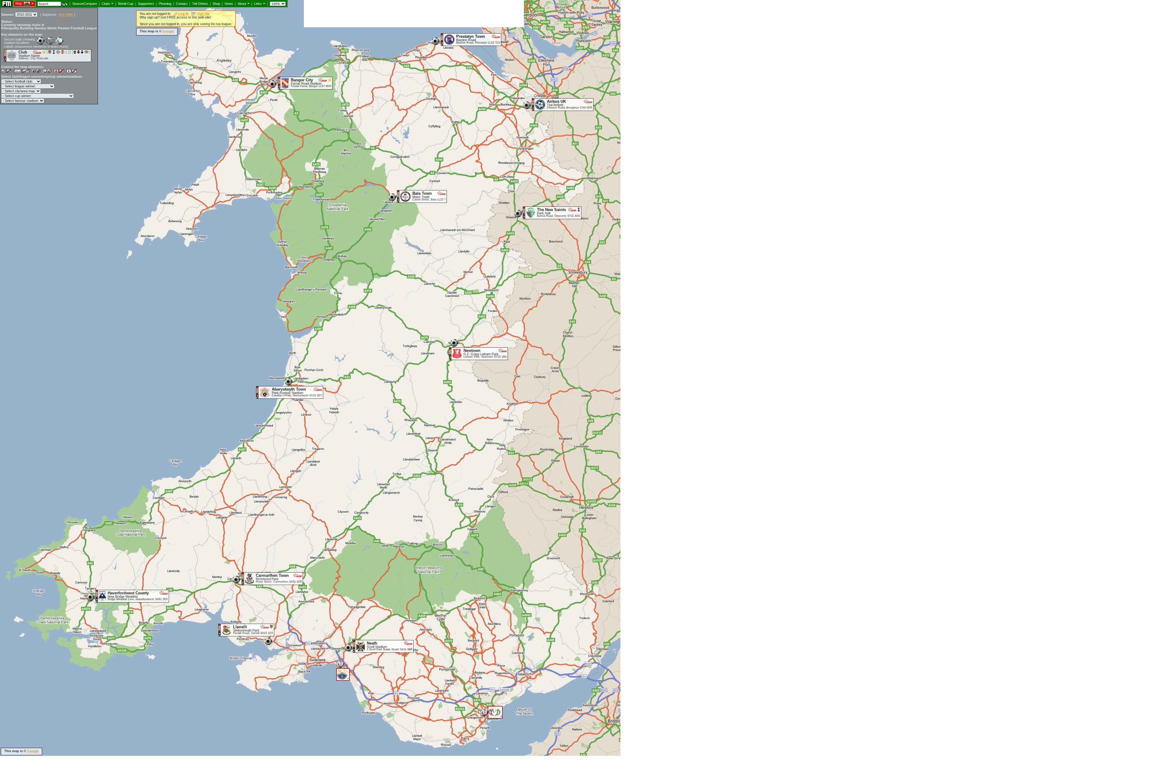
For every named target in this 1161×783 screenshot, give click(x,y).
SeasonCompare (84, 3)
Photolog (165, 3)
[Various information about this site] (247, 3)
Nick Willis (65, 14)
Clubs (106, 3)
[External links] (263, 3)
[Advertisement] (414, 13)
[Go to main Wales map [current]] (23, 3)
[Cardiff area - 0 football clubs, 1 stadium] (484, 714)
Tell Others (200, 3)
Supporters (146, 3)
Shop (216, 3)
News (229, 3)
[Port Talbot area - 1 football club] (340, 666)
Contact (181, 3)
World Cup (125, 3)
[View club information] (111, 3)
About (242, 3)
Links (258, 3)
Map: (19, 3)
